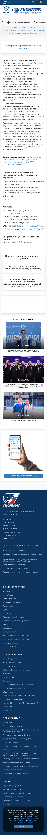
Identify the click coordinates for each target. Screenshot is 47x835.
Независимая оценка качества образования (20, 766)
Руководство (8, 591)
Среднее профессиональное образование (20, 684)
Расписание (7, 722)
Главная (16, 28)
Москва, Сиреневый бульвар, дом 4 (18, 512)
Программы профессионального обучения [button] (22, 257)
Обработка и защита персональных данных (20, 572)
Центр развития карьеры (13, 770)
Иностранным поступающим (14, 688)
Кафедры (7, 750)
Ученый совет (8, 595)
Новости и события (23, 320)
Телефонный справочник (13, 532)
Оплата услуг (9, 522)
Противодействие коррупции (14, 565)
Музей (5, 610)
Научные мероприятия (12, 786)
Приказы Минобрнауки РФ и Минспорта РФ (20, 703)
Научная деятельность (12, 789)
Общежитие (8, 606)
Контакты (7, 710)
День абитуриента (10, 659)
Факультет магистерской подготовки (18, 739)
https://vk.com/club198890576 (29, 226)
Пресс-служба (9, 526)
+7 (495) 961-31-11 (10, 514)
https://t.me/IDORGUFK (33, 229)
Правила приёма (9, 666)
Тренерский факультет (12, 726)
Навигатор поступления (12, 662)
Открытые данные (10, 646)
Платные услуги (9, 535)
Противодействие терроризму (15, 568)
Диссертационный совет (13, 797)
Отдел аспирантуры (11, 742)
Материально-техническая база (16, 639)
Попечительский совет (12, 599)
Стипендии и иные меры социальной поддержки (22, 759)
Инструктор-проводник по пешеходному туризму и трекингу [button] (23, 268)
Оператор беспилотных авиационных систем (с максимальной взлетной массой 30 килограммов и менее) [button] (23, 283)
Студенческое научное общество (16, 800)
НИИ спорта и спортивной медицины (17, 793)
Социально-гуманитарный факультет (18, 735)
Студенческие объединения (14, 617)
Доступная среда (10, 632)
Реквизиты (7, 519)
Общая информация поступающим (17, 670)
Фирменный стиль (10, 529)
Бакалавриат (8, 673)
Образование (28, 28)
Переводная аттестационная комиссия (18, 695)
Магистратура (8, 677)
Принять (23, 826)
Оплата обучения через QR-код (24, 476)
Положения (7, 706)
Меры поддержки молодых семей (16, 762)
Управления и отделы (11, 602)
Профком (7, 613)
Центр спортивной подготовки (15, 773)
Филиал (6, 624)
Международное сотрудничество (16, 635)
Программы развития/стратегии (16, 621)
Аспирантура (8, 681)
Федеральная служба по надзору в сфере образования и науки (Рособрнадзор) (20, 560)
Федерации (7, 628)
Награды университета (12, 643)
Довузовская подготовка (13, 699)
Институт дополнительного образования (24, 30)
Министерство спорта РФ (13, 550)
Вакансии (7, 538)
